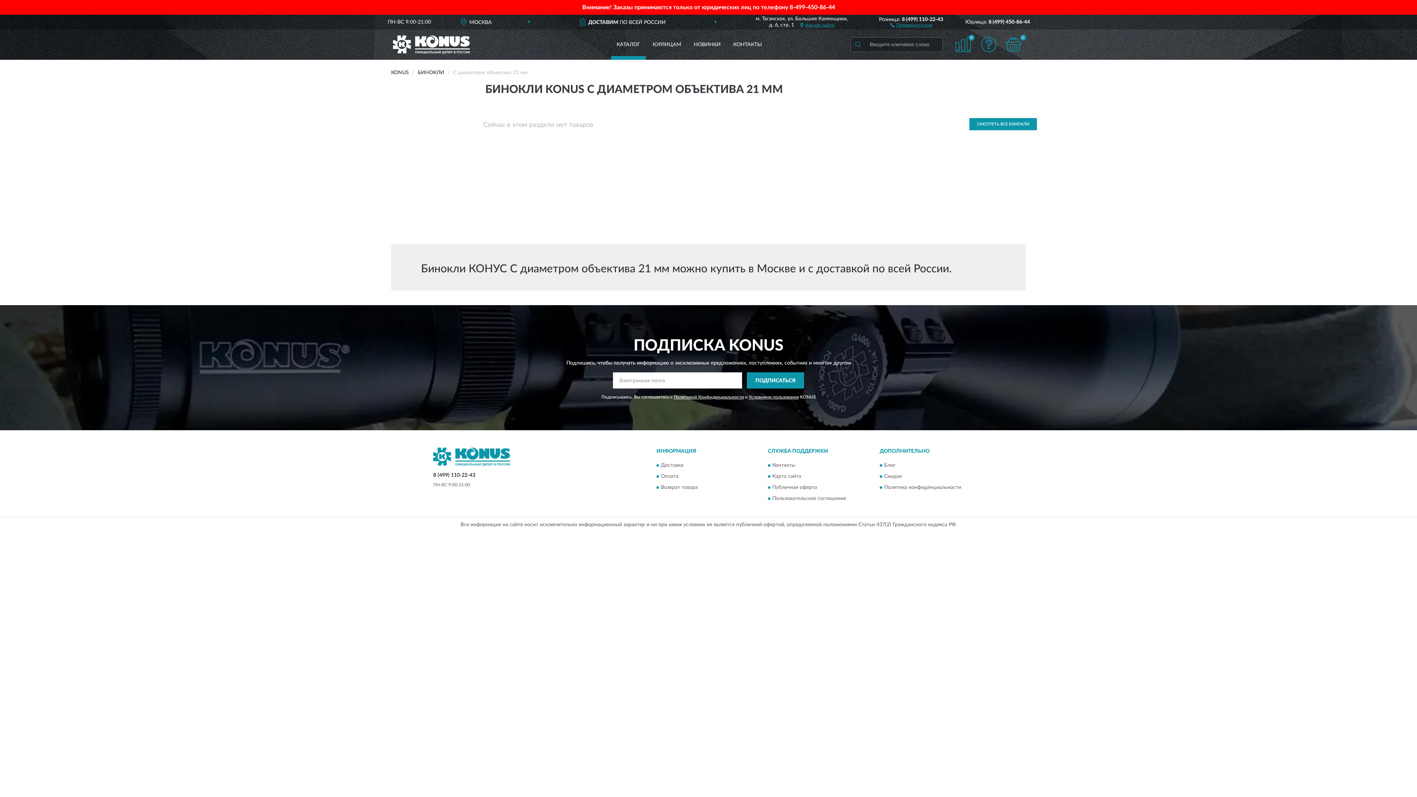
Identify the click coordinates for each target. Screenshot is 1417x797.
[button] (911, 25)
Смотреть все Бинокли (1003, 124)
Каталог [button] (628, 44)
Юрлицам (667, 44)
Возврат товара (679, 487)
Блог (890, 465)
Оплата (670, 476)
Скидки (893, 476)
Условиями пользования (774, 397)
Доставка (672, 465)
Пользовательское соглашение (809, 498)
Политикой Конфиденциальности (709, 397)
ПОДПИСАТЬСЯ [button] (775, 380)
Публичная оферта (794, 487)
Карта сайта (786, 476)
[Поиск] (858, 44)
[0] (1014, 44)
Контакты (747, 44)
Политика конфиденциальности (922, 487)
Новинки (707, 44)
